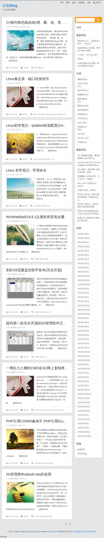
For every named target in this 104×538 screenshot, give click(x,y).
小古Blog (9, 5)
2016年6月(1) (83, 255)
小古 (7, 27)
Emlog (32, 532)
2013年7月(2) (83, 322)
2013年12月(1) (83, 305)
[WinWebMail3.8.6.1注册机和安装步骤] (20, 235)
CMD (47, 114)
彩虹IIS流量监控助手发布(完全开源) (34, 270)
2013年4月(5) (83, 335)
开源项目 (81, 3)
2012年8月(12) (83, 369)
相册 (73, 3)
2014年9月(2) (83, 289)
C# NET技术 (15, 27)
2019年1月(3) (83, 234)
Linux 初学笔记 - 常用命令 (26, 170)
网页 (38, 259)
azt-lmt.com (52, 532)
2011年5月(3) (83, 415)
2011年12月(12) (84, 394)
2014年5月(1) (83, 293)
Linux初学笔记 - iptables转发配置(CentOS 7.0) (42, 125)
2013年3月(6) (83, 339)
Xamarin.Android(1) (85, 138)
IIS (35, 259)
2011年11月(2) (83, 398)
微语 (67, 3)
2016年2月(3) (83, 259)
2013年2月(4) (83, 343)
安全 (59, 410)
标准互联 (81, 449)
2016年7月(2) (83, 251)
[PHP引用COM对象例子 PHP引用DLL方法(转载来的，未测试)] (20, 439)
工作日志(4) (82, 118)
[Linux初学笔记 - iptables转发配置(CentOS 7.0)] (20, 143)
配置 (39, 68)
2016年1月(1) (83, 263)
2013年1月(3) (83, 348)
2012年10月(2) (83, 360)
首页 (62, 3)
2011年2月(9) (83, 423)
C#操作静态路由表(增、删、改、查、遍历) (39, 22)
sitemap (3, 536)
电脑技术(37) (83, 94)
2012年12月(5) (83, 352)
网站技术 (14, 425)
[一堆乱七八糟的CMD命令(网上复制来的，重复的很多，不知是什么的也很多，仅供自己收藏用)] (20, 386)
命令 (51, 114)
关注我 (97, 3)
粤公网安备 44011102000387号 (85, 532)
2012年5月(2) (83, 377)
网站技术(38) (83, 106)
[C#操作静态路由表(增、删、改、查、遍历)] (20, 40)
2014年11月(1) (83, 280)
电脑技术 (14, 372)
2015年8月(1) (83, 267)
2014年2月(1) (83, 297)
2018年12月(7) (83, 238)
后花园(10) (82, 142)
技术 (42, 410)
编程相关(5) (82, 79)
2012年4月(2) (83, 381)
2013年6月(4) (83, 326)
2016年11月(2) (83, 246)
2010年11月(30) (84, 436)
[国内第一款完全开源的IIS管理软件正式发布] (20, 341)
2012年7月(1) (83, 373)
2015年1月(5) (83, 272)
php (43, 463)
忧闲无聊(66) (83, 110)
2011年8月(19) (83, 411)
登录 (89, 3)
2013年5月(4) (83, 331)
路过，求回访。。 (91, 190)
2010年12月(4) (83, 432)
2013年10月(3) (83, 314)
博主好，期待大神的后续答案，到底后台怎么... (88, 197)
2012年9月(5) (83, 364)
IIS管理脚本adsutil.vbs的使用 (28, 474)
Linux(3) (80, 134)
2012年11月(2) (83, 356)
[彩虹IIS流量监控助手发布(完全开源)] (20, 288)
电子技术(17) (83, 90)
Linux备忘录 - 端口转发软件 (27, 79)
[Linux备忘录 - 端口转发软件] (20, 97)
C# (42, 68)
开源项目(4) (82, 114)
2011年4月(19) (83, 419)
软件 (38, 410)
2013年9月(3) (83, 318)
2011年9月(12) (83, 407)
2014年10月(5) (83, 284)
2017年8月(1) (83, 242)
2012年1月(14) (83, 390)
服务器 (55, 114)
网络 (36, 68)
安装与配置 (41, 114)
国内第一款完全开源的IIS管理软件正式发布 (40, 323)
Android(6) (82, 122)
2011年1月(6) (83, 428)
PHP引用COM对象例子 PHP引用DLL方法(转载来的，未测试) (54, 421)
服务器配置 (15, 221)
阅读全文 (13, 61)
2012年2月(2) (83, 385)
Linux (13, 83)
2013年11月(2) (83, 310)
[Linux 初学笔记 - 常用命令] (20, 188)
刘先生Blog (82, 454)
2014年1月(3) (83, 301)
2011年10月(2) (83, 402)
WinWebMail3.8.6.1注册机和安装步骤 (35, 217)
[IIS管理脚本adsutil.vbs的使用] (20, 492)
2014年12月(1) (83, 276)
